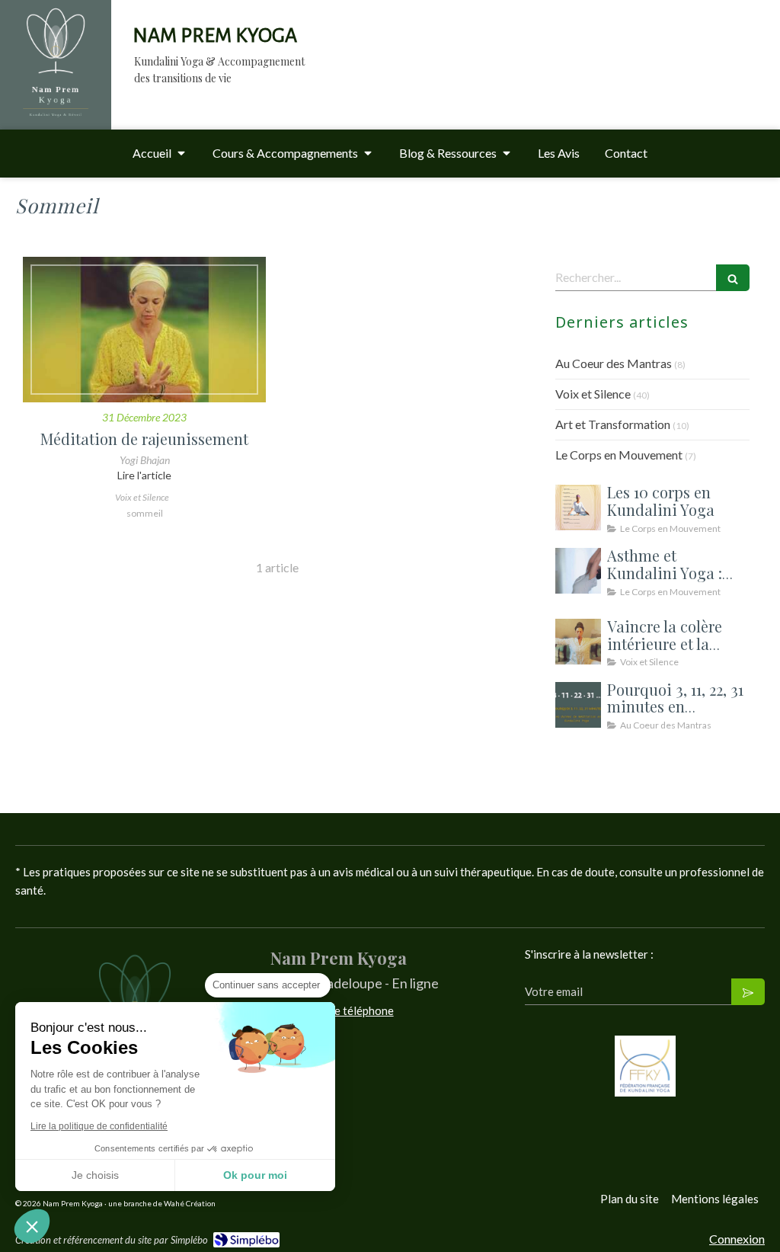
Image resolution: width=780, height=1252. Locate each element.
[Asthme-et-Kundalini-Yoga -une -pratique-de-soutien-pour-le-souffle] (578, 571)
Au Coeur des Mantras (613, 363)
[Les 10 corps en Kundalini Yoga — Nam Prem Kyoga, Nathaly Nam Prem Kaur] (578, 507)
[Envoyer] (748, 991)
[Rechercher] (733, 277)
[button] (32, 1226)
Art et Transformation (612, 424)
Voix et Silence (593, 393)
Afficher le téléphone (341, 1010)
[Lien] (645, 1066)
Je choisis (95, 1175)
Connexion (737, 1238)
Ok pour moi (255, 1175)
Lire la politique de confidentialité (99, 1126)
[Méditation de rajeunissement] (144, 330)
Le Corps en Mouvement (618, 454)
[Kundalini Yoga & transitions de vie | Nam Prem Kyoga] (55, 74)
